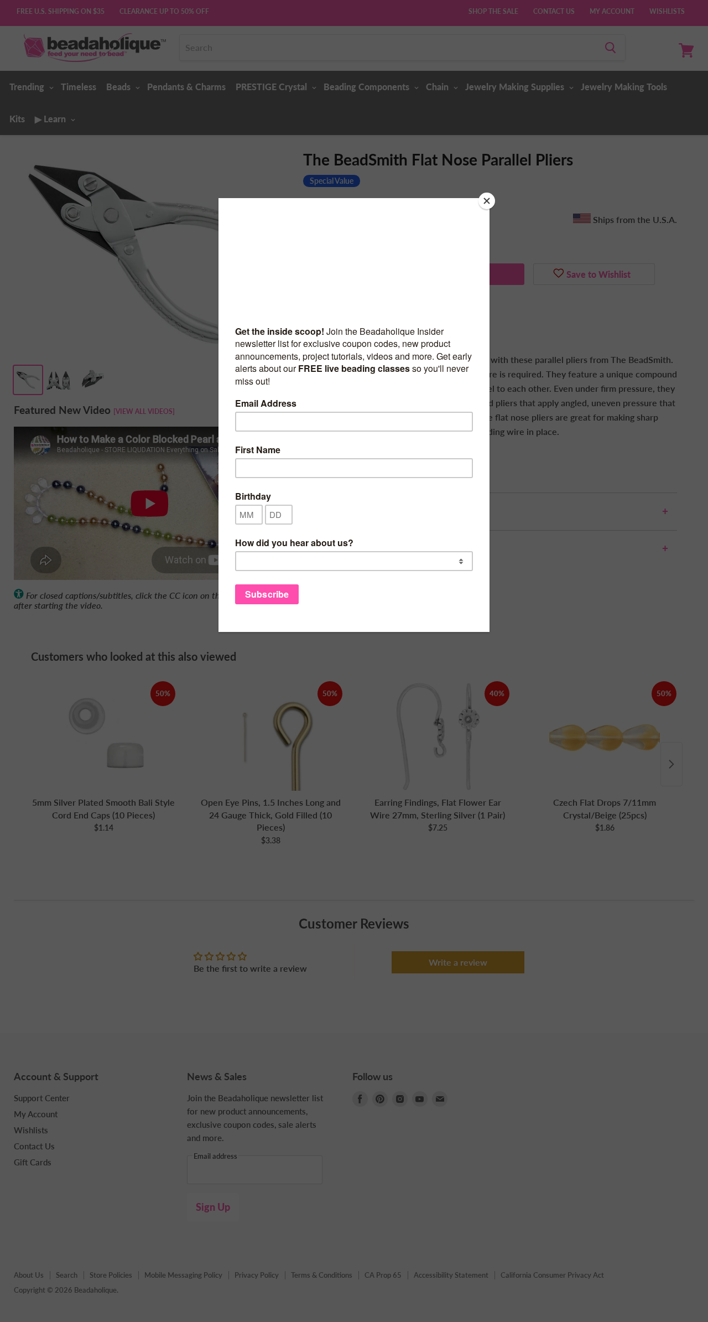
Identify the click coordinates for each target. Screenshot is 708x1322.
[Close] (486, 201)
